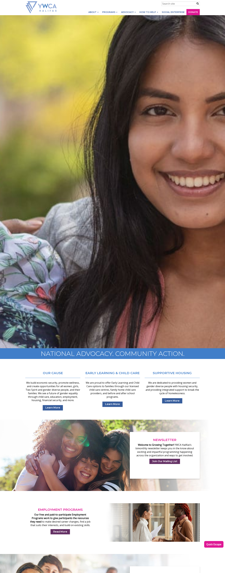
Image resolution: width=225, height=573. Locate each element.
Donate (193, 12)
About (92, 12)
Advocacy (127, 12)
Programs (109, 12)
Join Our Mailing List (164, 461)
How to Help (148, 12)
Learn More (52, 407)
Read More (60, 531)
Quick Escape (213, 544)
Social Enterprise (173, 12)
